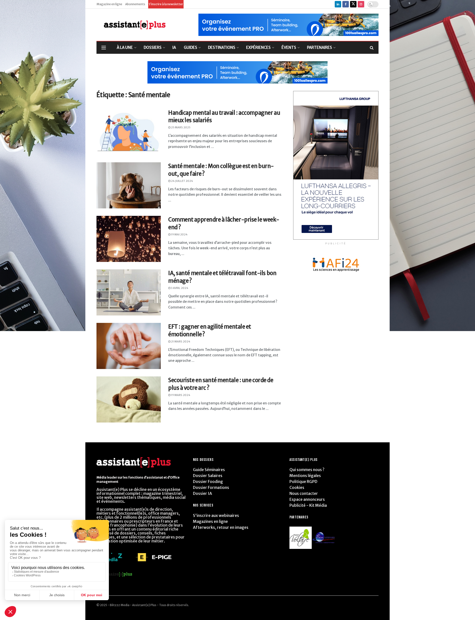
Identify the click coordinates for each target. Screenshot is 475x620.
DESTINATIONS (221, 47)
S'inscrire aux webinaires (216, 515)
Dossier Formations (211, 487)
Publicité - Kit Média (308, 505)
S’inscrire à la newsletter (166, 4)
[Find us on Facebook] (345, 4)
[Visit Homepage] (131, 25)
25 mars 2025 (180, 127)
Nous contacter (303, 493)
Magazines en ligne (210, 521)
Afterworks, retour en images (220, 527)
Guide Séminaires (209, 469)
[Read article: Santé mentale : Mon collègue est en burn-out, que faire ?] (128, 185)
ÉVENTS (289, 47)
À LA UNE (125, 47)
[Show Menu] (103, 47)
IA (174, 47)
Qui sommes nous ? (306, 469)
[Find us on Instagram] (361, 4)
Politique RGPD (303, 481)
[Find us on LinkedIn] (338, 4)
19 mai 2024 (179, 234)
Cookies (296, 487)
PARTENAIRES (319, 47)
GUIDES (190, 47)
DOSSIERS (153, 47)
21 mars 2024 (180, 341)
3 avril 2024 (179, 288)
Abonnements (135, 4)
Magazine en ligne (109, 4)
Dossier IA (202, 493)
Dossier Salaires (207, 475)
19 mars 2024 (180, 395)
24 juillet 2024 (181, 181)
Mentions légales (305, 475)
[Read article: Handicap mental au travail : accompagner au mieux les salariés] (128, 132)
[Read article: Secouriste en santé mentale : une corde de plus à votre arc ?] (128, 399)
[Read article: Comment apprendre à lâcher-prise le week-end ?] (128, 239)
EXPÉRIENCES (258, 47)
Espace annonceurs (307, 499)
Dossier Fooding (208, 481)
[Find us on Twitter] (353, 4)
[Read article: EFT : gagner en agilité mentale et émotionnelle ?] (128, 346)
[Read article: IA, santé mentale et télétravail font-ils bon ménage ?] (128, 292)
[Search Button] (372, 47)
